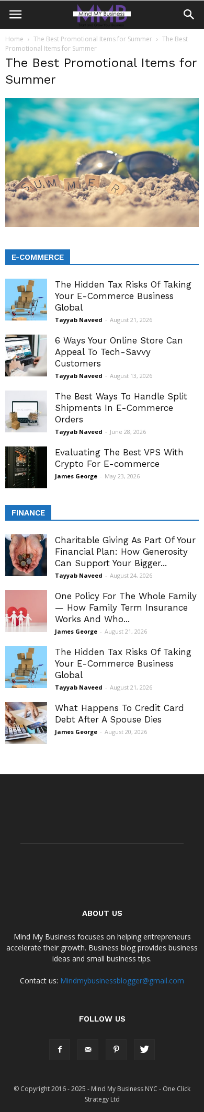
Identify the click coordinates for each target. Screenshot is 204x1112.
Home (14, 39)
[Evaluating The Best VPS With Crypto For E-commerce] (26, 467)
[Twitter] (144, 1049)
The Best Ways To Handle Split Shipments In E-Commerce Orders (121, 408)
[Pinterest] (116, 1049)
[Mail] (87, 1049)
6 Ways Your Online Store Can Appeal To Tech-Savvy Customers (119, 352)
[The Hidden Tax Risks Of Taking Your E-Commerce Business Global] (26, 299)
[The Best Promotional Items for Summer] (102, 224)
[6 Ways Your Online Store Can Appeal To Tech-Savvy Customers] (26, 355)
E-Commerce (38, 257)
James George (76, 476)
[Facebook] (59, 1049)
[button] (189, 15)
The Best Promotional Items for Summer (92, 39)
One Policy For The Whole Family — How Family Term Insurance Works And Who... (126, 607)
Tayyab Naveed (79, 320)
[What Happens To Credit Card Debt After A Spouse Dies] (26, 723)
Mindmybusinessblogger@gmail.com (122, 980)
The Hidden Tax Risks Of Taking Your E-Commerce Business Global (123, 296)
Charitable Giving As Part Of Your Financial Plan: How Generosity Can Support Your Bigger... (125, 551)
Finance (28, 513)
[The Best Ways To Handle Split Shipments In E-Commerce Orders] (26, 411)
